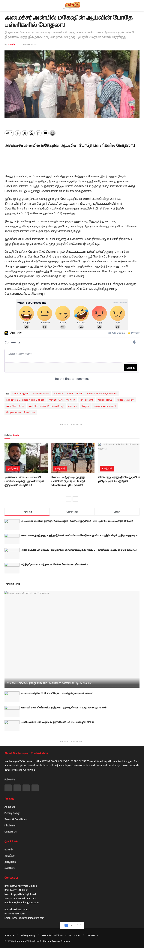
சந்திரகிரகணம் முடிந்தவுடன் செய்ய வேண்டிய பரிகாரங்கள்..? (54, 564)
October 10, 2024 (30, 44)
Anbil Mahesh (75, 394)
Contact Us (10, 831)
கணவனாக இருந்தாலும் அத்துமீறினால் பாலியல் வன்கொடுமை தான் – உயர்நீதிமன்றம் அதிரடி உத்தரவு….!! (79, 535)
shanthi (11, 44)
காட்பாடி (72, 406)
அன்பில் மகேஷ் (15, 406)
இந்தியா (9, 855)
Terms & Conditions (15, 819)
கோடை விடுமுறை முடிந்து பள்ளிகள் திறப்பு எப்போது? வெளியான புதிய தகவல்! (68, 481)
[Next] (75, 499)
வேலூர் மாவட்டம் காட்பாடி (20, 412)
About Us (9, 807)
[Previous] (68, 499)
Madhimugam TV (20, 941)
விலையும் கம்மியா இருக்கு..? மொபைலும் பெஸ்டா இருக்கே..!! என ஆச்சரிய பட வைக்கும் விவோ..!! (78, 521)
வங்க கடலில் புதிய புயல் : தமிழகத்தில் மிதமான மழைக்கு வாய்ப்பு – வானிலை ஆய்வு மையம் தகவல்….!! (79, 550)
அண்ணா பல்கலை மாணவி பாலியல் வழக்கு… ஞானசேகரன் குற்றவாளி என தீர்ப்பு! (24, 481)
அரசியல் (9, 868)
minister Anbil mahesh (62, 400)
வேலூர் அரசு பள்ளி (105, 406)
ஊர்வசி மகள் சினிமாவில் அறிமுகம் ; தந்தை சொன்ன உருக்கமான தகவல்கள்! (64, 708)
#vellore (58, 394)
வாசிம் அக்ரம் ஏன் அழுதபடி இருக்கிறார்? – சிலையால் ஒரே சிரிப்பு (57, 722)
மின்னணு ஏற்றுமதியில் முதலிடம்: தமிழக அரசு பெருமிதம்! (119, 479)
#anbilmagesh (20, 394)
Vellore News (105, 400)
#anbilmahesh (41, 394)
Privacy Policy (11, 813)
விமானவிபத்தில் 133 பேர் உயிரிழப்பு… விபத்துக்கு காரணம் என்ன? (57, 693)
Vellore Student (125, 400)
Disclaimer (10, 825)
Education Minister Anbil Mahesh (25, 400)
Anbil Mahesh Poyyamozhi (102, 394)
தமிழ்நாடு (13, 468)
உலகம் (8, 849)
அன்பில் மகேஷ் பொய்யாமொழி (46, 406)
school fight (86, 400)
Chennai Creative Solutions (56, 941)
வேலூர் (86, 406)
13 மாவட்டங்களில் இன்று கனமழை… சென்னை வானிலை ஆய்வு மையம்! (49, 683)
